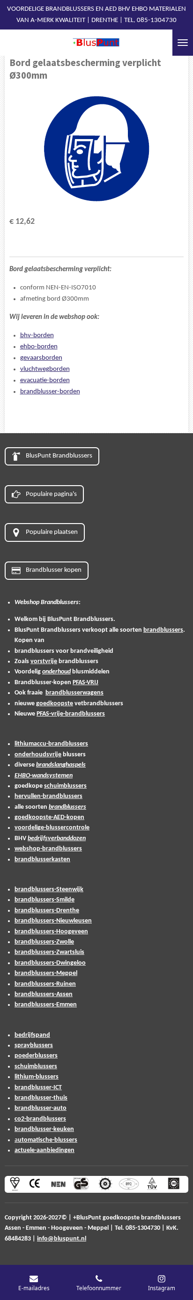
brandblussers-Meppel (46, 973)
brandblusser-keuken (44, 1129)
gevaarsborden (41, 358)
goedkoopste (54, 703)
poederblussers (36, 1055)
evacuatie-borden (45, 380)
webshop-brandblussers (48, 848)
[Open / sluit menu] (182, 43)
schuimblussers (65, 786)
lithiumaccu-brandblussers (51, 743)
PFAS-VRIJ (85, 682)
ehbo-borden (39, 346)
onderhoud (56, 671)
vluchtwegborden (45, 369)
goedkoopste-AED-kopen (49, 817)
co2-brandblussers (40, 1119)
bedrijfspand (32, 1035)
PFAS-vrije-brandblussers (71, 713)
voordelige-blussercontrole (52, 827)
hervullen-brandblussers (48, 796)
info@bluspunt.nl (61, 1238)
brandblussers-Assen (44, 994)
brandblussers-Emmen (46, 1004)
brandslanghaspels (61, 764)
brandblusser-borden (50, 391)
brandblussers (163, 630)
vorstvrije (43, 661)
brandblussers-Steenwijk (49, 889)
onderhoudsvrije (38, 754)
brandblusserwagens (74, 692)
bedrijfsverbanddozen (57, 838)
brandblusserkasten (42, 859)
